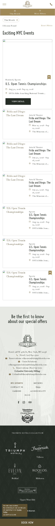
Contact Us (17, 387)
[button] (18, 101)
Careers (16, 391)
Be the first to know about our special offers (27, 319)
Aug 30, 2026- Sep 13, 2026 (21, 89)
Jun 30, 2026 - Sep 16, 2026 (40, 159)
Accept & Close (9, 515)
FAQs (38, 387)
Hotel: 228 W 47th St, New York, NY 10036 (27, 352)
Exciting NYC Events (18, 33)
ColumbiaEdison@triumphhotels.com (29, 374)
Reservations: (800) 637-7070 (29, 368)
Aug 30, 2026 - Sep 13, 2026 (41, 287)
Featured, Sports (13, 79)
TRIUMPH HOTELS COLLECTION (27, 433)
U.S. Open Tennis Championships (26, 84)
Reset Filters (46, 25)
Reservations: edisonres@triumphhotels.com (29, 358)
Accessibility (38, 391)
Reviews (38, 383)
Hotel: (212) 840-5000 (29, 355)
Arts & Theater (36, 115)
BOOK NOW (27, 522)
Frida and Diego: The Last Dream (40, 119)
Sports (32, 211)
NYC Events (17, 383)
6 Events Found (9, 26)
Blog (27, 395)
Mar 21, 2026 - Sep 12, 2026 (40, 126)
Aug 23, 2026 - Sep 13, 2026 (41, 223)
